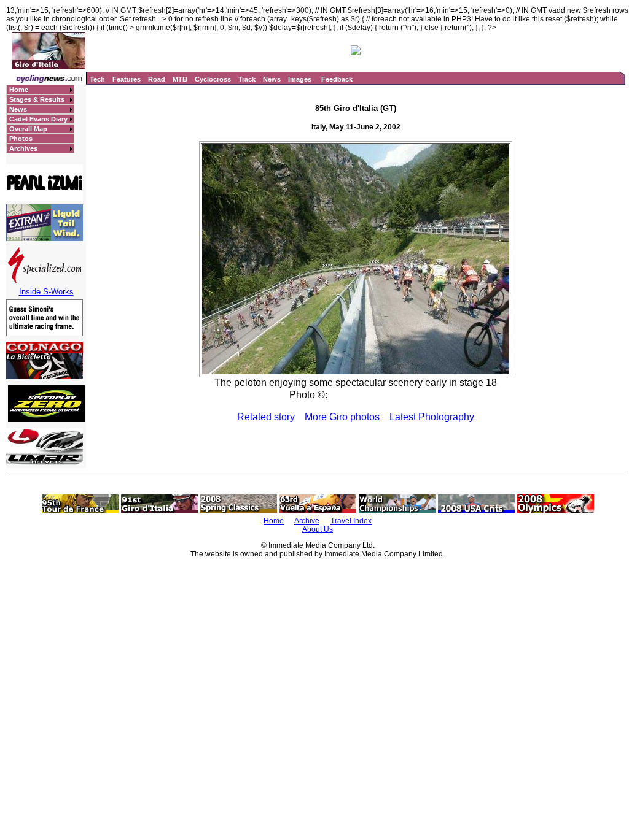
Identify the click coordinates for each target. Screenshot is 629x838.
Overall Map (28, 129)
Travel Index (351, 521)
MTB (180, 79)
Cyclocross (213, 79)
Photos (21, 138)
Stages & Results (36, 99)
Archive (306, 521)
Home (18, 89)
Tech (97, 79)
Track (247, 79)
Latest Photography (431, 417)
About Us (317, 529)
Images (299, 79)
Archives (23, 148)
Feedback (337, 79)
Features (126, 79)
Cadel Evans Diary (38, 119)
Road (156, 79)
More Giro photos (342, 417)
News (272, 79)
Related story (266, 417)
